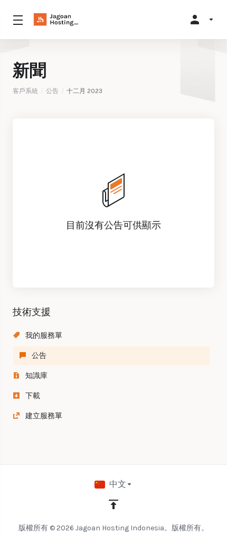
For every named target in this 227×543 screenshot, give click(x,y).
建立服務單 (43, 415)
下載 (32, 395)
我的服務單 (43, 335)
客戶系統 (25, 91)
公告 (52, 91)
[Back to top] (113, 504)
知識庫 (36, 375)
